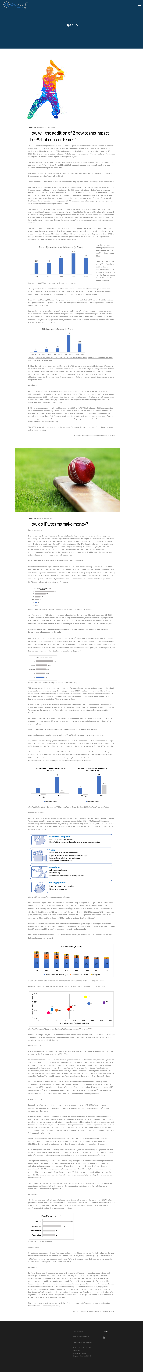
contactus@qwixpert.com (81, 1336)
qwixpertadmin (32, 127)
